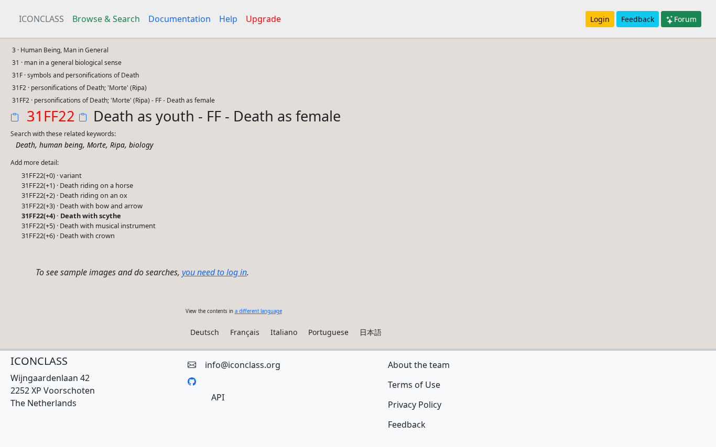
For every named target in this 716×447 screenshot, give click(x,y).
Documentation (179, 19)
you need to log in (214, 272)
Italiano (283, 332)
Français (244, 332)
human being (61, 145)
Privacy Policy (414, 404)
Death (25, 145)
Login (600, 19)
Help (228, 19)
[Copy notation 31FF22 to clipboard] (16, 118)
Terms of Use (414, 384)
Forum (685, 19)
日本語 (371, 332)
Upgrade (263, 19)
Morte (96, 145)
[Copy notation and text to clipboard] (85, 118)
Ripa (117, 145)
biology (141, 145)
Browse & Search (106, 19)
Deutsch (204, 332)
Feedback (637, 19)
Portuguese (328, 332)
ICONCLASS (41, 19)
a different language (258, 311)
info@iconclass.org (242, 365)
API (217, 397)
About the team (419, 365)
